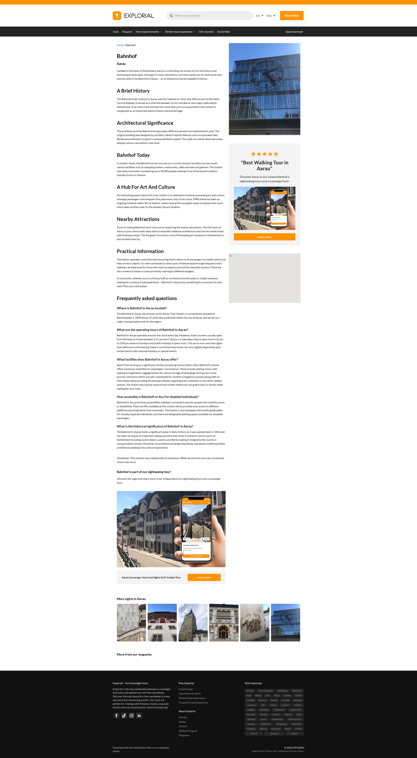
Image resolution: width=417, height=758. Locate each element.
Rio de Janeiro (295, 719)
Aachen (250, 690)
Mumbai (263, 714)
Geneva (274, 700)
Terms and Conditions (277, 751)
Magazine (184, 735)
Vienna (254, 733)
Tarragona (251, 729)
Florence (262, 700)
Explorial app (186, 689)
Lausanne (251, 705)
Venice (288, 729)
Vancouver (276, 729)
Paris (299, 714)
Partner (183, 717)
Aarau (121, 64)
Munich (276, 714)
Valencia (263, 729)
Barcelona (297, 690)
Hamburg (298, 700)
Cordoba (250, 700)
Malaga (251, 710)
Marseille (264, 710)
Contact (183, 726)
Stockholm (266, 724)
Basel (249, 695)
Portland (251, 719)
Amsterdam (283, 690)
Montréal (251, 714)
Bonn (267, 695)
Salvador (251, 724)
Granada (285, 700)
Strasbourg (281, 724)
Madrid (298, 705)
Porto (263, 719)
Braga (276, 695)
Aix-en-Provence (265, 690)
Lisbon (273, 705)
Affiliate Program (188, 730)
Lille (263, 705)
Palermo (288, 714)
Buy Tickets (292, 15)
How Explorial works (190, 693)
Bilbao (258, 695)
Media (182, 721)
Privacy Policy (297, 751)
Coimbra (287, 695)
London (285, 705)
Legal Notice (258, 751)
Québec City (277, 719)
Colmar (298, 695)
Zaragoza (274, 733)
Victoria (298, 729)
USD (269, 15)
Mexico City (296, 710)
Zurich (294, 733)
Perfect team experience (192, 698)
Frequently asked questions (193, 702)
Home (120, 45)
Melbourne (279, 710)
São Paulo (296, 724)
